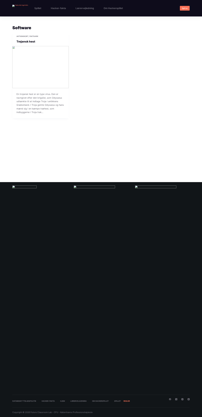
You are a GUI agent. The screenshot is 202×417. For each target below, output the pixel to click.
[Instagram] (182, 399)
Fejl (158, 160)
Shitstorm (136, 166)
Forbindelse (166, 161)
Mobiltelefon (93, 166)
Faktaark (33, 36)
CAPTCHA (56, 161)
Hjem (62, 401)
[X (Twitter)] (176, 399)
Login (60, 166)
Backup (17, 161)
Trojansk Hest (181, 166)
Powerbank (128, 166)
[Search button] (187, 127)
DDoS (103, 161)
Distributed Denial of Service (139, 161)
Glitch (177, 161)
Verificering (36, 171)
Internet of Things (27, 166)
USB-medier (20, 171)
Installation (16, 166)
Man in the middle (68, 166)
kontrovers (53, 166)
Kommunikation (43, 166)
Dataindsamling (95, 161)
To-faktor (173, 166)
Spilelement (18, 149)
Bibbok (28, 161)
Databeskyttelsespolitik (24, 401)
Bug (48, 160)
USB (13, 171)
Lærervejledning (85, 8)
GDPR (173, 161)
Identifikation (184, 161)
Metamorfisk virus (81, 166)
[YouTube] (189, 399)
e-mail (152, 161)
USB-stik (28, 171)
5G (13, 161)
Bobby (34, 161)
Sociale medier (157, 166)
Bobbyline (40, 161)
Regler (127, 401)
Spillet (37, 8)
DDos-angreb (110, 161)
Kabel (36, 166)
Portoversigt (119, 166)
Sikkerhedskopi (145, 166)
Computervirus (75, 160)
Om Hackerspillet (113, 8)
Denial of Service (122, 161)
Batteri (23, 161)
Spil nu (185, 8)
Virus (46, 170)
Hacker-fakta (58, 8)
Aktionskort (22, 36)
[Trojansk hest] (40, 67)
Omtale (100, 166)
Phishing (107, 166)
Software (166, 166)
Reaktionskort (19, 145)
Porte (112, 166)
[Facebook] (170, 399)
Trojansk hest (25, 41)
